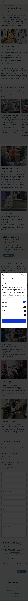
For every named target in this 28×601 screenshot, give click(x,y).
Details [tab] (14, 278)
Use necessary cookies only (14, 325)
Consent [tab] (5, 278)
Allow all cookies (14, 321)
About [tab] (22, 278)
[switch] (24, 307)
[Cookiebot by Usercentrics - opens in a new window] (20, 275)
